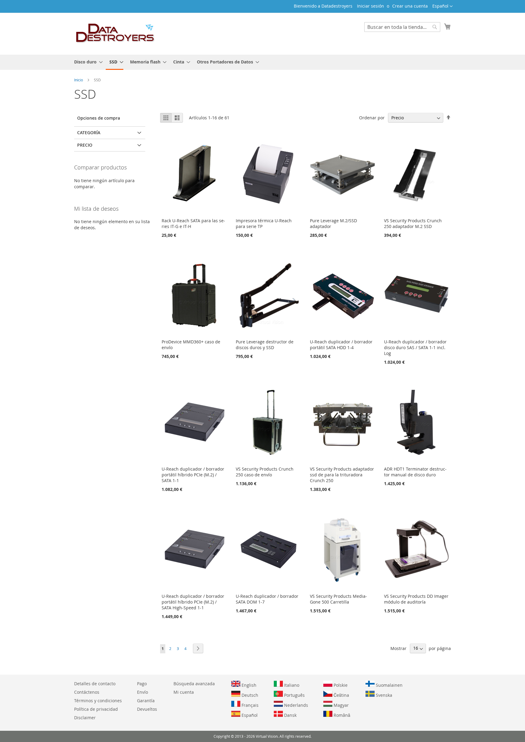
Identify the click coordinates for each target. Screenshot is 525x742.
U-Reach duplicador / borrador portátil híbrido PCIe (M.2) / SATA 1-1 (193, 474)
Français (249, 705)
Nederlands (295, 705)
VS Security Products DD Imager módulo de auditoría (416, 599)
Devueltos (147, 709)
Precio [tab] (84, 145)
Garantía (146, 700)
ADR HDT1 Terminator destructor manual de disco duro (415, 472)
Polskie (340, 685)
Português (294, 695)
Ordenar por (372, 118)
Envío (142, 692)
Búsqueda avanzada (194, 683)
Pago (142, 683)
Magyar (340, 705)
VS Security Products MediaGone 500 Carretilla (338, 599)
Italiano (291, 685)
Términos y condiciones (98, 700)
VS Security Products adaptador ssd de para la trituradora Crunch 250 (342, 474)
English (248, 685)
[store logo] (115, 33)
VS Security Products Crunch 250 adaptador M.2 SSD (413, 223)
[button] (442, 6)
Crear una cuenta (410, 6)
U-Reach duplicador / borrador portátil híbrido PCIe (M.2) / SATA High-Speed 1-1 (193, 602)
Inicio (79, 79)
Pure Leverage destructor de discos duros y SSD (264, 344)
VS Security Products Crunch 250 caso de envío (264, 472)
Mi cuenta (183, 692)
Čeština (340, 695)
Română (341, 715)
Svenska (383, 695)
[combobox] (402, 27)
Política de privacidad (96, 709)
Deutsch (249, 695)
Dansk (290, 715)
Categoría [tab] (88, 132)
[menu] (262, 62)
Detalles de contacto (94, 683)
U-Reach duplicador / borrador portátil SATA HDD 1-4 (341, 344)
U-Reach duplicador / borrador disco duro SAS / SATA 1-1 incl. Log (415, 347)
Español (249, 715)
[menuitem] (86, 62)
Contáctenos (86, 692)
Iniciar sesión (370, 6)
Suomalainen (389, 685)
